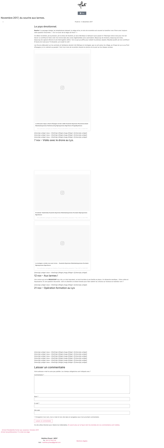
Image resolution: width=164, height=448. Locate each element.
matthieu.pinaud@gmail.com (51, 442)
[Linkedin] (116, 441)
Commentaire (39, 374)
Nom (36, 396)
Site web (37, 410)
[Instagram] (112, 441)
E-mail (36, 403)
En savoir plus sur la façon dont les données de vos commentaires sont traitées (93, 425)
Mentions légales (82, 441)
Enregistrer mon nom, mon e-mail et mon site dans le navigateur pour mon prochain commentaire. (67, 417)
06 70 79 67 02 (51, 440)
